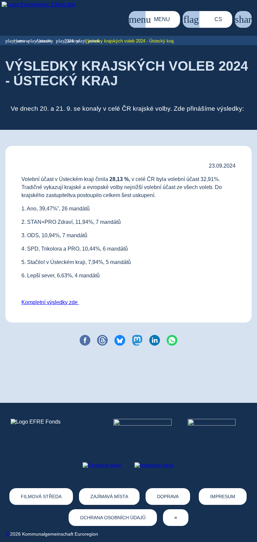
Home (19, 40)
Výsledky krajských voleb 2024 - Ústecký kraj (129, 40)
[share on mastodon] (137, 340)
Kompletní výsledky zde (50, 302)
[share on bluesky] (120, 340)
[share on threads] (102, 340)
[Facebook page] (101, 465)
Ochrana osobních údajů (113, 517)
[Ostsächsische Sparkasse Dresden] (217, 431)
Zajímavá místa (109, 496)
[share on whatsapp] (172, 340)
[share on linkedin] (155, 340)
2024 (69, 40)
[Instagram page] (154, 465)
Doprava (168, 496)
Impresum (222, 496)
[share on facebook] (85, 340)
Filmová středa (41, 496)
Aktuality (44, 40)
